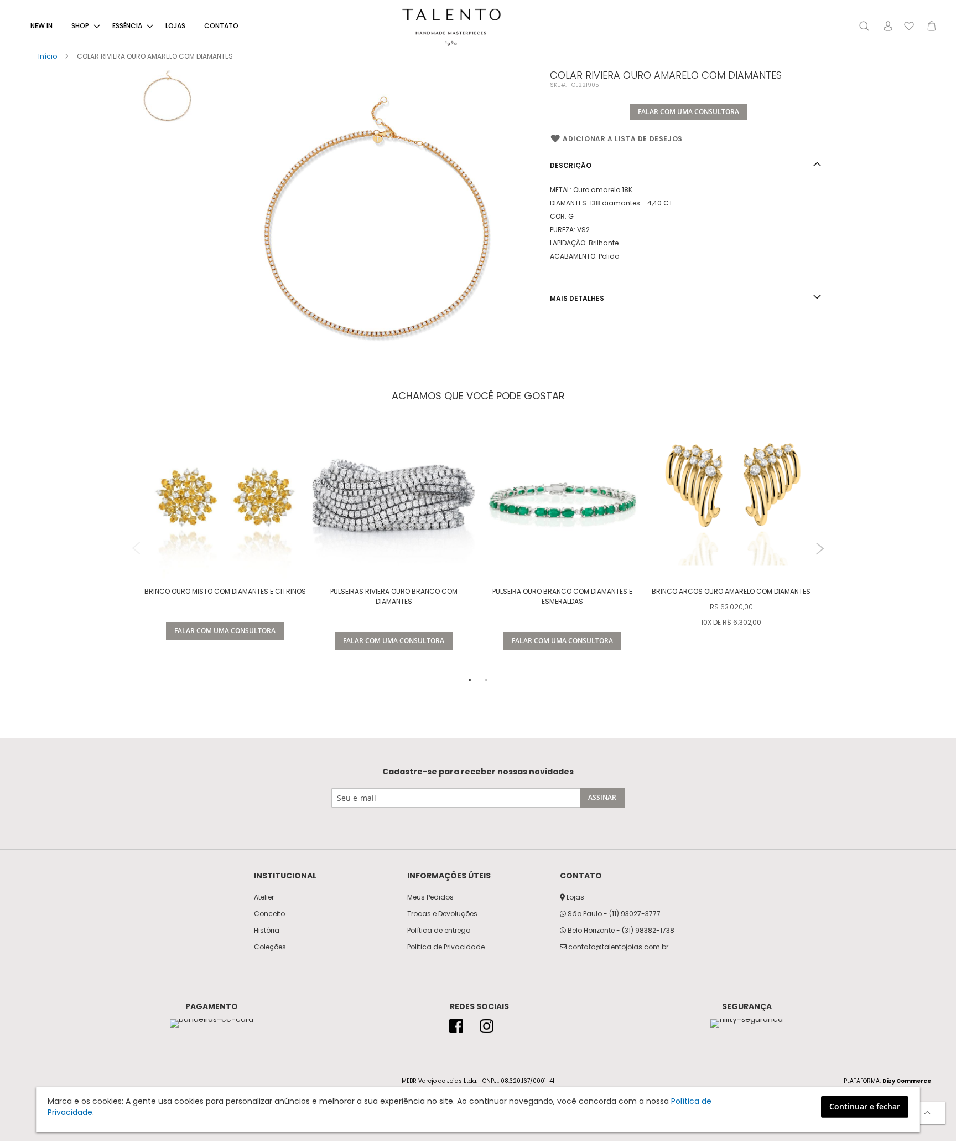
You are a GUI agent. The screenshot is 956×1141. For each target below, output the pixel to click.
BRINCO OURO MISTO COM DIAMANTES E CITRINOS (225, 591)
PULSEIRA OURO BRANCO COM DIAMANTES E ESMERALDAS (562, 596)
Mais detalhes (577, 298)
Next (820, 549)
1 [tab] (469, 680)
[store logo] (451, 27)
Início (47, 56)
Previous (136, 549)
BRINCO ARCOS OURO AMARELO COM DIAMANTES (731, 591)
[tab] (688, 164)
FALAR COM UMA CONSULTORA (688, 111)
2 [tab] (486, 680)
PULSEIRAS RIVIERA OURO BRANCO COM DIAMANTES (394, 596)
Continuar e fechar (864, 1106)
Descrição (570, 165)
